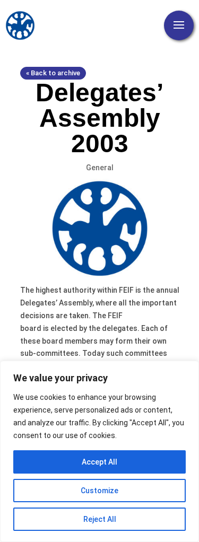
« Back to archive (53, 73)
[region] (99, 451)
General (100, 167)
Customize (99, 490)
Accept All (99, 462)
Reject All (99, 519)
